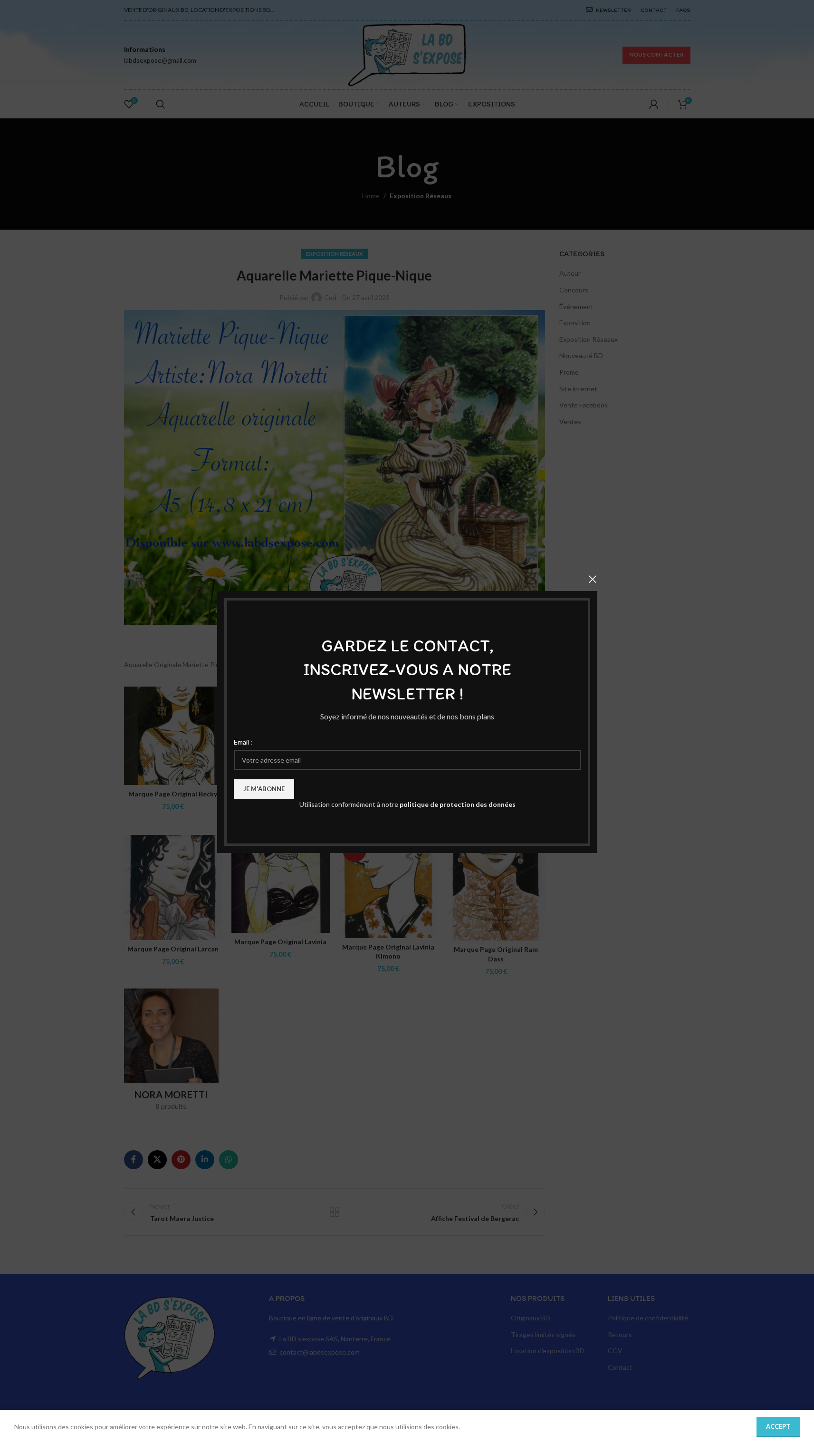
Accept (778, 1426)
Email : (243, 742)
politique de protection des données (457, 804)
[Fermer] (592, 579)
